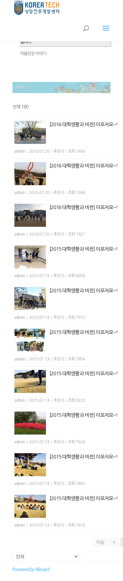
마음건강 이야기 (33, 53)
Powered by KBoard (30, 569)
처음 (100, 542)
